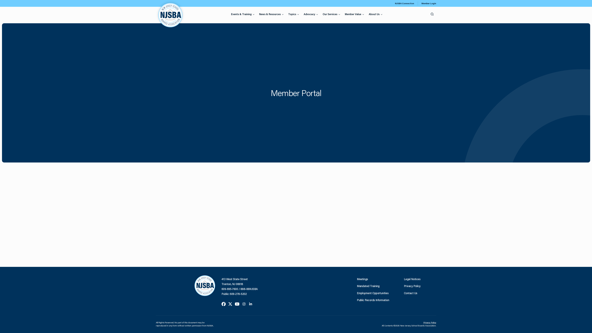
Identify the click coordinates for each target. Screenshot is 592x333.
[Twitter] (230, 304)
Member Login (428, 3)
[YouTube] (237, 304)
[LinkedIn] (251, 304)
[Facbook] (224, 304)
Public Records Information (373, 300)
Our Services (330, 14)
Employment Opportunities (372, 293)
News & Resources (270, 14)
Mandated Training (368, 286)
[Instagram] (244, 304)
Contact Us (410, 293)
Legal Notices (412, 279)
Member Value (353, 14)
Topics (292, 14)
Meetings (362, 279)
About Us (374, 14)
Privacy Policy (412, 286)
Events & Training (241, 14)
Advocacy (309, 14)
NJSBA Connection (404, 3)
